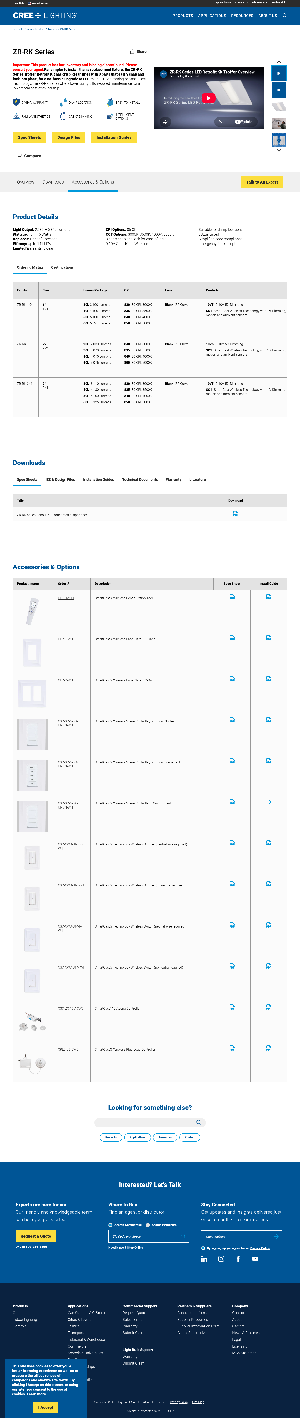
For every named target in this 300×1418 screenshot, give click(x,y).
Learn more (36, 1394)
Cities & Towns (79, 1319)
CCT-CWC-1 (66, 598)
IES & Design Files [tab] (60, 479)
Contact (190, 1137)
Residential (278, 2)
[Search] (284, 16)
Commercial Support (140, 1306)
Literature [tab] (197, 479)
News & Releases (246, 1333)
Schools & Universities (85, 1353)
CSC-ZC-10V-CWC (71, 1008)
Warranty (130, 1326)
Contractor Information (195, 1313)
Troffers (52, 29)
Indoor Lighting (36, 29)
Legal (236, 1339)
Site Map (198, 1402)
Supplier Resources (192, 1319)
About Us (267, 15)
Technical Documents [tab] (140, 479)
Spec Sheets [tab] (27, 479)
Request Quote (134, 1313)
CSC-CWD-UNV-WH (72, 885)
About (237, 1319)
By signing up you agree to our (238, 1248)
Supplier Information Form (198, 1326)
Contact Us (241, 2)
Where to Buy (260, 2)
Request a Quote (36, 1236)
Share (142, 51)
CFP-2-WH (65, 680)
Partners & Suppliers (194, 1306)
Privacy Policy (260, 1248)
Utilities (74, 1326)
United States (40, 3)
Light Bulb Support (138, 1350)
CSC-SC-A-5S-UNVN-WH (68, 764)
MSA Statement (245, 1353)
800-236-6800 (36, 1247)
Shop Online (135, 1247)
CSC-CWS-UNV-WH (71, 967)
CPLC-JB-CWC (68, 1049)
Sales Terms (132, 1319)
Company (240, 1306)
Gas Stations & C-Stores (87, 1313)
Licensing (239, 1346)
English (19, 3)
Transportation (80, 1333)
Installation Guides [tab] (98, 479)
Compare (32, 155)
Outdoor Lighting (26, 1313)
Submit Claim (133, 1333)
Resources (242, 15)
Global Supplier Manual (195, 1333)
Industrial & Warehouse (86, 1339)
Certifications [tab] (62, 267)
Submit (276, 1236)
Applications (212, 15)
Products (183, 15)
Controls (20, 1326)
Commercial (77, 1346)
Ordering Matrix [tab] (30, 267)
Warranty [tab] (173, 479)
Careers (238, 1326)
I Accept (45, 1407)
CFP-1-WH (65, 639)
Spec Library (223, 2)
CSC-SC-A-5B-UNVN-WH (68, 723)
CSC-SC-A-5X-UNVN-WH (68, 805)
